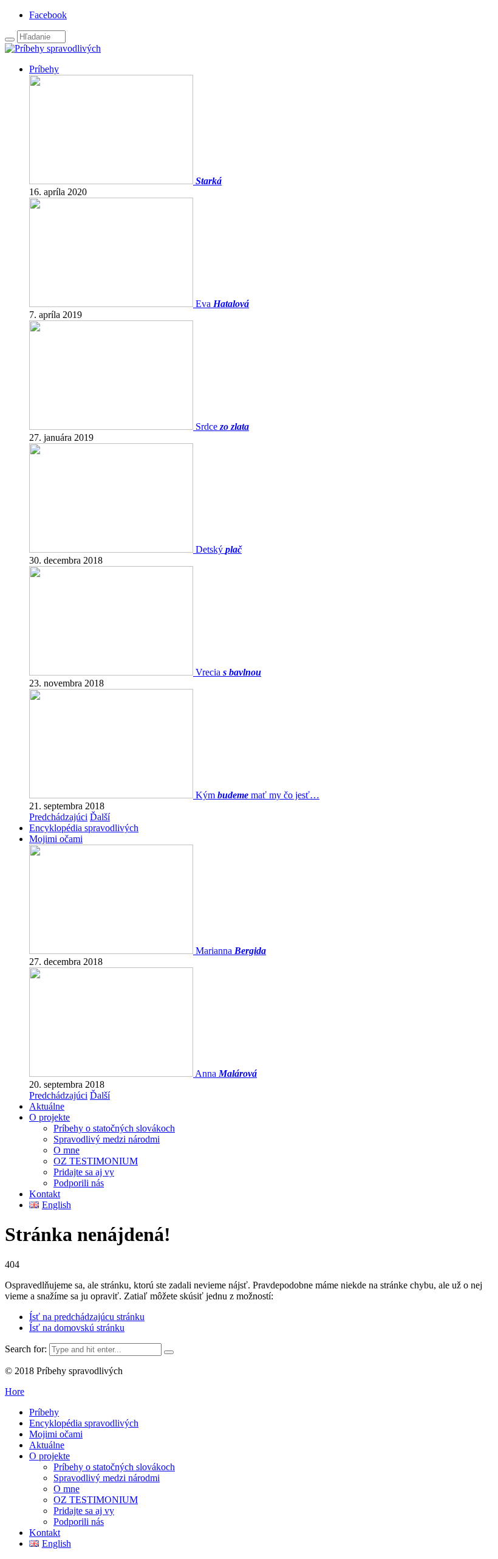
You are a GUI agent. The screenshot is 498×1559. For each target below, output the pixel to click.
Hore (14, 1391)
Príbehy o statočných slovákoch (114, 1128)
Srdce (222, 426)
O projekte (49, 1117)
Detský (219, 549)
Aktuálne (46, 1106)
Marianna (231, 950)
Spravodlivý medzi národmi (106, 1139)
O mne (66, 1150)
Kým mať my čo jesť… (257, 795)
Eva (222, 304)
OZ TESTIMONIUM (95, 1161)
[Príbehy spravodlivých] (53, 48)
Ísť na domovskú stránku (76, 1327)
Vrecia (228, 672)
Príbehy (44, 69)
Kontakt (44, 1194)
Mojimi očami (56, 839)
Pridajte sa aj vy (83, 1172)
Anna (226, 1073)
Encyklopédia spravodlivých (83, 828)
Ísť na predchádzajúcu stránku (87, 1317)
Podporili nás (78, 1183)
